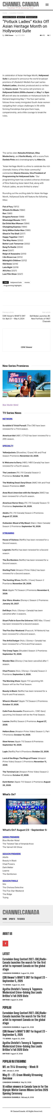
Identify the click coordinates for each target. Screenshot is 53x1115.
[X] (11, 41)
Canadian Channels (17, 13)
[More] (29, 41)
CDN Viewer (9, 35)
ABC (4, 1071)
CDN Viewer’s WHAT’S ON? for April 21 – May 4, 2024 (14, 317)
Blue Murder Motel (10, 405)
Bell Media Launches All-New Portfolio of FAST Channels (40, 319)
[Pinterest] (17, 41)
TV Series (7, 985)
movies (27, 282)
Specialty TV (21, 17)
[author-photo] (26, 343)
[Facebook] (5, 41)
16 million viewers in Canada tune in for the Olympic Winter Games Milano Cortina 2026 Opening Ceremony (25, 1090)
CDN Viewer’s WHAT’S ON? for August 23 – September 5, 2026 (25, 979)
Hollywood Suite (32, 17)
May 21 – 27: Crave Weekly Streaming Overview (23, 1076)
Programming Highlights (13, 285)
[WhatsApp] (22, 41)
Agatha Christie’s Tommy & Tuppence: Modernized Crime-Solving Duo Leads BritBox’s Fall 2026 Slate (23, 992)
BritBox (6, 1000)
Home (5, 13)
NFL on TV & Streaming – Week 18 (20, 1067)
